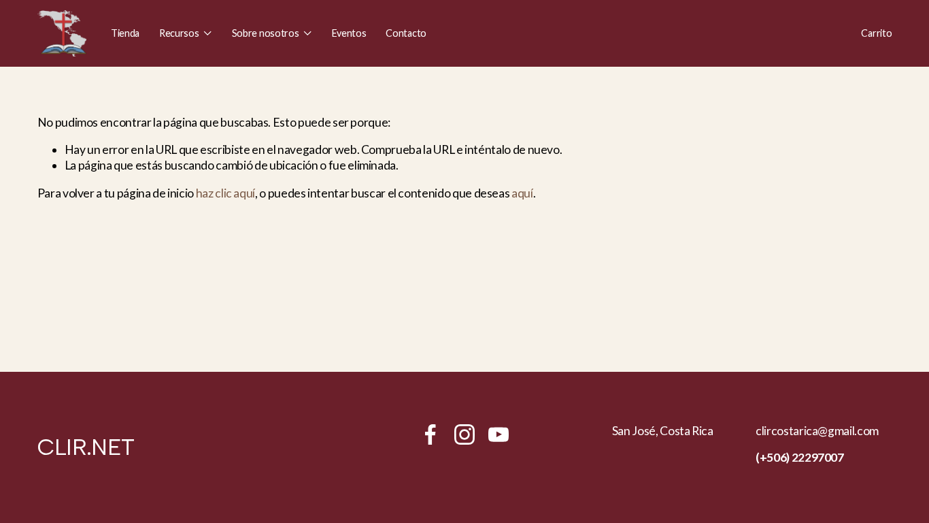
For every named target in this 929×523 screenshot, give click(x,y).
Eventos (349, 33)
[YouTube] (498, 434)
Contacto (406, 33)
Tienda (125, 33)
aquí (522, 193)
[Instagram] (464, 434)
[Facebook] (430, 434)
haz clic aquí (225, 193)
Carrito (876, 33)
